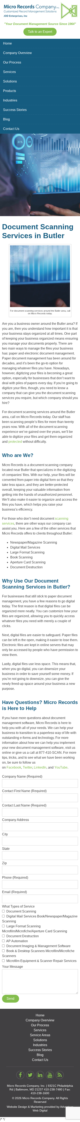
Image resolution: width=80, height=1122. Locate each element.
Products (9, 91)
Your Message (12, 966)
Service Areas (40, 1035)
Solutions (10, 81)
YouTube (60, 767)
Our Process (12, 62)
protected (15, 441)
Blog (6, 119)
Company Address (15, 820)
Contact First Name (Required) (24, 791)
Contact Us (11, 129)
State (6, 848)
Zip (4, 863)
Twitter (27, 767)
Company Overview (17, 53)
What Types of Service (40, 934)
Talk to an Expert (40, 31)
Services (9, 72)
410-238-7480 (53, 1089)
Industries (10, 100)
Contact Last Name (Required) (24, 805)
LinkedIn (40, 767)
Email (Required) (14, 892)
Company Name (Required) (22, 776)
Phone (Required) (15, 877)
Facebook (14, 767)
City (5, 834)
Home (7, 43)
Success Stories (15, 110)
